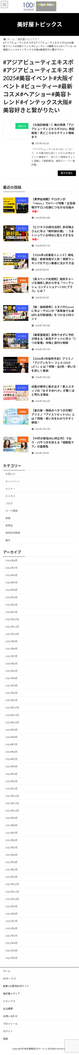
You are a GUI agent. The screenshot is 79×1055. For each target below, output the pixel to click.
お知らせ (10, 473)
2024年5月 (11, 759)
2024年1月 (11, 788)
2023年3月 (11, 862)
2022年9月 (11, 906)
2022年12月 (12, 884)
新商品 (9, 525)
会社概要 (8, 1008)
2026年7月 (11, 567)
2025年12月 (12, 619)
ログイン (8, 1031)
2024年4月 (11, 766)
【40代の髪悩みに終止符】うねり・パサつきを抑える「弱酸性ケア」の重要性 (52, 442)
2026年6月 (11, 575)
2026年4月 (11, 589)
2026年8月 (11, 560)
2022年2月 (11, 957)
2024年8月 (11, 736)
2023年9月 (11, 818)
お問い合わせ (10, 1016)
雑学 (7, 540)
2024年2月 (11, 781)
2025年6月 (11, 663)
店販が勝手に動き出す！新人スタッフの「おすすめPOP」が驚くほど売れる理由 (52, 390)
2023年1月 (11, 876)
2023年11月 (12, 803)
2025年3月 (11, 685)
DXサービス (9, 978)
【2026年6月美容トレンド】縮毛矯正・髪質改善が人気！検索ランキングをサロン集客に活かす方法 (52, 259)
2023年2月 (11, 869)
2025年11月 (12, 626)
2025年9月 (11, 641)
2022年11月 (12, 891)
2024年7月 (11, 744)
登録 (5, 1038)
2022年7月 (11, 921)
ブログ (9, 503)
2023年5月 (11, 847)
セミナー (10, 488)
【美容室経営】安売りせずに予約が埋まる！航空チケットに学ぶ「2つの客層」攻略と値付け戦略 (53, 338)
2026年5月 (11, 582)
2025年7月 (11, 656)
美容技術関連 (12, 532)
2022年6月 (11, 928)
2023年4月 (11, 854)
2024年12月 (12, 707)
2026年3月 (11, 597)
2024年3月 (11, 773)
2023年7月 (11, 832)
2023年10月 (12, 810)
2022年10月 (12, 898)
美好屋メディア (11, 993)
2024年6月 (11, 751)
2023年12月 (12, 795)
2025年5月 (11, 670)
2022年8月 (11, 913)
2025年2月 (11, 692)
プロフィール (10, 1023)
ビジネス (10, 495)
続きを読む (67, 173)
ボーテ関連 (11, 510)
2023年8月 (11, 825)
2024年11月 (12, 714)
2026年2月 (11, 604)
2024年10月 (12, 722)
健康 (7, 518)
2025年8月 (11, 648)
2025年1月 (11, 700)
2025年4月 (11, 678)
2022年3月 (11, 950)
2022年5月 (11, 935)
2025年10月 (12, 634)
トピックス (9, 1001)
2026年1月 (11, 611)
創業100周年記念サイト (16, 986)
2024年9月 (11, 729)
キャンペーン (12, 481)
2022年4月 (11, 943)
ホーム (6, 970)
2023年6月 (11, 840)
